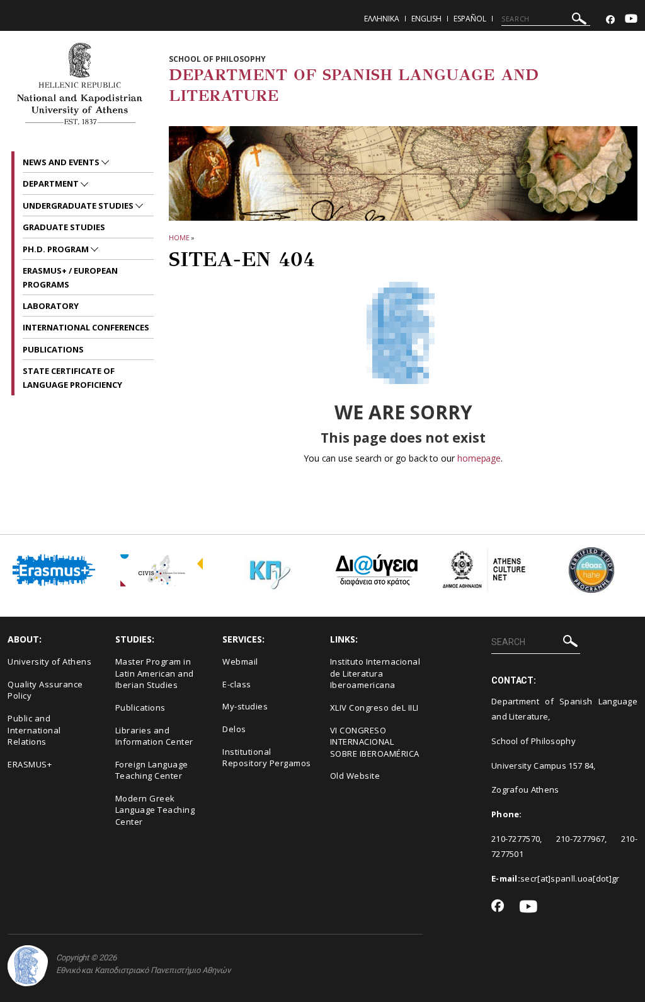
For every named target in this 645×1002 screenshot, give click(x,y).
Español (470, 18)
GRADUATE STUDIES (64, 227)
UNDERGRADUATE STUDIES (79, 205)
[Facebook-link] (610, 20)
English (426, 18)
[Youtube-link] (631, 20)
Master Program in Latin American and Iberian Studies (154, 673)
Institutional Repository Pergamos (266, 757)
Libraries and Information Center (154, 736)
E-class (236, 684)
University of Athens (49, 661)
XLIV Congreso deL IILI (374, 707)
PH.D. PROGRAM (57, 249)
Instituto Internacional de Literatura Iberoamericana (375, 673)
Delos (234, 729)
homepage (479, 458)
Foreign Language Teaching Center (151, 770)
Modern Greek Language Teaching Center (155, 810)
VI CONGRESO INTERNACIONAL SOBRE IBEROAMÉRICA (375, 742)
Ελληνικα (381, 18)
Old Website (355, 775)
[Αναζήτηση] (579, 20)
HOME (179, 237)
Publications (140, 707)
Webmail (240, 661)
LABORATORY (51, 306)
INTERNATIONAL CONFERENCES (86, 327)
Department (52, 183)
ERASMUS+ (30, 764)
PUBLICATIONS (53, 349)
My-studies (245, 706)
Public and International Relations (34, 730)
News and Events (62, 162)
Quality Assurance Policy (45, 690)
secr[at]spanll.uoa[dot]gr (570, 878)
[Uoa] (28, 965)
